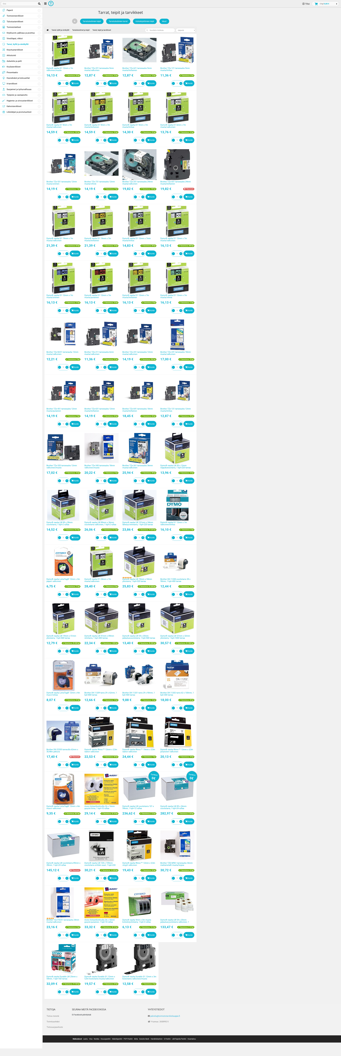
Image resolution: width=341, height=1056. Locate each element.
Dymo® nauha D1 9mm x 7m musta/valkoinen (59, 126)
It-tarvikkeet (12, 83)
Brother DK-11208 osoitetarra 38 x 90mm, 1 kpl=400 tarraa (175, 580)
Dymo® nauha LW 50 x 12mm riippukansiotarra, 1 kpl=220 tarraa (175, 466)
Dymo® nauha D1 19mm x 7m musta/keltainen (97, 239)
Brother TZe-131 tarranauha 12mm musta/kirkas (175, 410)
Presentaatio (12, 72)
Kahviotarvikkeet (14, 106)
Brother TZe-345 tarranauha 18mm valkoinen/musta (99, 466)
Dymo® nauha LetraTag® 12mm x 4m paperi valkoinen (63, 580)
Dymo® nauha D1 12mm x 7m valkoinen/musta (59, 69)
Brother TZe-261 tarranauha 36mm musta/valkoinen (137, 466)
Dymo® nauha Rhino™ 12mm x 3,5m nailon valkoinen (100, 750)
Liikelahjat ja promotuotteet (19, 112)
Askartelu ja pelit (14, 61)
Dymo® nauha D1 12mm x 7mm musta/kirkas (136, 239)
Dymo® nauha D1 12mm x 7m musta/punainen (97, 296)
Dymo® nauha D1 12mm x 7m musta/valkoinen (173, 239)
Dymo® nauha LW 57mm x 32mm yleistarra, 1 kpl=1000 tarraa (175, 637)
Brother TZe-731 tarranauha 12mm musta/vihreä (99, 182)
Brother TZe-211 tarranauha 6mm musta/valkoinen (99, 353)
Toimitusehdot (53, 1021)
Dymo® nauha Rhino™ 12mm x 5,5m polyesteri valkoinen (176, 750)
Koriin (76, 83)
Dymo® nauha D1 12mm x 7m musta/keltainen (135, 296)
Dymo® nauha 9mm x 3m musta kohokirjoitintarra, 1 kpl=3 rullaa (136, 921)
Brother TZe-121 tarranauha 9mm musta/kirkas (175, 69)
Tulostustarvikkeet (15, 21)
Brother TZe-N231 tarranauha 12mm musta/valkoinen (62, 353)
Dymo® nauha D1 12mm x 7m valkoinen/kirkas (173, 523)
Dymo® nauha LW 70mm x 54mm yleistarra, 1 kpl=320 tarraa (137, 580)
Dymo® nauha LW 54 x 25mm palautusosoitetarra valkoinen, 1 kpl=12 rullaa (174, 922)
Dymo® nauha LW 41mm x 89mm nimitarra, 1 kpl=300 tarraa (99, 637)
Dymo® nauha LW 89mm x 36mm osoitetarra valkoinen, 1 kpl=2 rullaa (100, 523)
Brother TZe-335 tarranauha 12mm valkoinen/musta (61, 466)
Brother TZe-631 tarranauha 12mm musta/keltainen (99, 410)
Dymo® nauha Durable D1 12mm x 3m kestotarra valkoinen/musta (139, 977)
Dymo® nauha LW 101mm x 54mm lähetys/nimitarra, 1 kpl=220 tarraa (137, 523)
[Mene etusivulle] (46, 30)
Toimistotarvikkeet (15, 16)
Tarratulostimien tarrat (118, 21)
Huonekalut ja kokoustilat (18, 78)
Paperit (10, 10)
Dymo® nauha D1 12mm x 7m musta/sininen (59, 296)
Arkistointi (11, 55)
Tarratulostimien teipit (92, 21)
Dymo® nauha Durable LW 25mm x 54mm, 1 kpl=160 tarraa (61, 977)
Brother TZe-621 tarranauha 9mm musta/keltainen (137, 69)
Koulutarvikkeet (14, 67)
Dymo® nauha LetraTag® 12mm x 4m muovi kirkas (63, 694)
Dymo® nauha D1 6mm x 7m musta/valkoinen (173, 126)
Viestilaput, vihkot (15, 38)
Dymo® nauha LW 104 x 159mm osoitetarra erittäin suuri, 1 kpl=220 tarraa (99, 865)
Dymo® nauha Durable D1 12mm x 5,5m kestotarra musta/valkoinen (99, 977)
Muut (164, 21)
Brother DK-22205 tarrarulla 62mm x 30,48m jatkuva (62, 750)
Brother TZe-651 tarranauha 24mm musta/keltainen (175, 182)
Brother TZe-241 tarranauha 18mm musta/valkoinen (175, 353)
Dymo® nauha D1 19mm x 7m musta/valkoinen (59, 239)
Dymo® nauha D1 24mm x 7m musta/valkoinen (97, 580)
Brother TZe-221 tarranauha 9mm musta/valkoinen (99, 69)
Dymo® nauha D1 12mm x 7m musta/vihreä (173, 296)
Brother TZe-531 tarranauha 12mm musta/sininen (61, 182)
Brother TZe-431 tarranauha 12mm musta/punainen (61, 410)
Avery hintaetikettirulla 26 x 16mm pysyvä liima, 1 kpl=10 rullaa (99, 807)
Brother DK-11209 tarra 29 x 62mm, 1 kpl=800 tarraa (100, 694)
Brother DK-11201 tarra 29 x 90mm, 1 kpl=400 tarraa (138, 694)
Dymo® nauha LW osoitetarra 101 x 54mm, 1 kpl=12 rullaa (138, 807)
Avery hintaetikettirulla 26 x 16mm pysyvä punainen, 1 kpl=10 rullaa (99, 921)
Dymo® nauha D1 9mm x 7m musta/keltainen (97, 126)
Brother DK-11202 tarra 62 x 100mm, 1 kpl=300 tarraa (177, 694)
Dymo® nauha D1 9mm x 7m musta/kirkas (135, 126)
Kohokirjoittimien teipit (145, 21)
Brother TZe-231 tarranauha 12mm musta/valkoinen (137, 353)
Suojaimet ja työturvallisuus (19, 89)
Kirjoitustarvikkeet (15, 50)
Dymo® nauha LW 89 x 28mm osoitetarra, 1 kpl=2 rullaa (59, 523)
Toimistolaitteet (14, 27)
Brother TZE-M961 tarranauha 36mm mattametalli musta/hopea (176, 864)
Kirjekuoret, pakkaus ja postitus (21, 33)
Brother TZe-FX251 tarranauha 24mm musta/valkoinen (62, 921)
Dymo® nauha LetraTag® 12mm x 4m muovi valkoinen (63, 807)
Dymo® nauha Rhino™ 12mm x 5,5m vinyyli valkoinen (138, 864)
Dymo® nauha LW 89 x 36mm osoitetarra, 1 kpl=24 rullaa (173, 807)
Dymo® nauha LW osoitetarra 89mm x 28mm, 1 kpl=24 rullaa (63, 864)
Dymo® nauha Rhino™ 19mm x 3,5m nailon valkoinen (138, 750)
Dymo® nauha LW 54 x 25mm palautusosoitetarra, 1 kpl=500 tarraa (138, 637)
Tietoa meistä (53, 1016)
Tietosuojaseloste (55, 1027)
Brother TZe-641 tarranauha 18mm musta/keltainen (137, 410)
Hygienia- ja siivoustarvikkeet (20, 100)
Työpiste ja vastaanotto (17, 95)
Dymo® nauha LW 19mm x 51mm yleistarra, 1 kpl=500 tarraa (61, 637)
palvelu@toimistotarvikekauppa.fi (165, 1016)
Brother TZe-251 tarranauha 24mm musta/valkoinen (137, 182)
